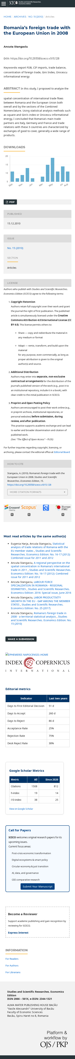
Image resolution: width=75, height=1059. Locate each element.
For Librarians (12, 972)
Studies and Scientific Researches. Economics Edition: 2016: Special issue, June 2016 (41, 590)
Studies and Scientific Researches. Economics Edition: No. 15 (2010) (41, 620)
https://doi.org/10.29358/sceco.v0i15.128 (34, 58)
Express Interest (18, 932)
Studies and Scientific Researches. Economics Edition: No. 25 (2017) (37, 606)
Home (7, 16)
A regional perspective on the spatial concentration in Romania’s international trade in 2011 (40, 566)
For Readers (11, 958)
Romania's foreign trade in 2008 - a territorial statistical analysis (38, 614)
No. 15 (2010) (35, 16)
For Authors (11, 965)
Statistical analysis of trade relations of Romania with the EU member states (39, 547)
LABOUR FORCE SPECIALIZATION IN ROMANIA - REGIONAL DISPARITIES (37, 585)
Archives (20, 16)
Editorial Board (62, 452)
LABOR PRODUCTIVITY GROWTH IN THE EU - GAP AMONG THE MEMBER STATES (40, 601)
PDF (12, 201)
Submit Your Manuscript (37, 886)
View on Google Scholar (21, 808)
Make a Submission (21, 639)
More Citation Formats (25, 491)
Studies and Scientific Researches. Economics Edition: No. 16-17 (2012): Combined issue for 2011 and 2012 (40, 554)
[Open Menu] (3, 3)
